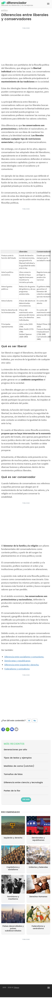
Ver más (26, 799)
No (35, 721)
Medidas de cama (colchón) (19, 766)
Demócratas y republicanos (17, 660)
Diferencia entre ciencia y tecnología (23, 782)
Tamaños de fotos (13, 774)
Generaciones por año (15, 749)
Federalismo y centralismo (17, 668)
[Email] (16, 729)
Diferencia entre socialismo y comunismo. (24, 656)
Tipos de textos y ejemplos (18, 757)
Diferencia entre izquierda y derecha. (21, 664)
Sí (29, 721)
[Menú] (48, 3)
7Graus (16, 987)
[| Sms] (12, 729)
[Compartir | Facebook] (3, 729)
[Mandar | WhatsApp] (7, 729)
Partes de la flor (12, 790)
